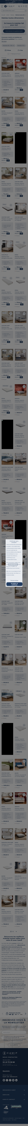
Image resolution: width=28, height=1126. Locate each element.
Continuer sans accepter (14, 541)
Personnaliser (14, 580)
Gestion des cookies (13, 564)
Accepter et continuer (14, 584)
